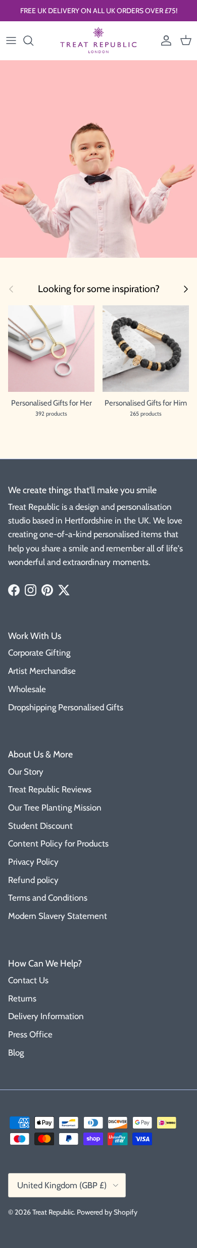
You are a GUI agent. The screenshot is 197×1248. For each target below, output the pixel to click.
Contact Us (28, 980)
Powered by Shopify (107, 1212)
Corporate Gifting (39, 653)
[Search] (33, 40)
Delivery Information (46, 1016)
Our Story (25, 772)
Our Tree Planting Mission (55, 807)
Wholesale (27, 689)
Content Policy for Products (58, 843)
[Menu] (11, 40)
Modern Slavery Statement (57, 916)
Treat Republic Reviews (49, 789)
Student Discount (40, 826)
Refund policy (33, 880)
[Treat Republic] (98, 40)
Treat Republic (53, 1212)
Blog (16, 1053)
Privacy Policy (33, 862)
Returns (22, 998)
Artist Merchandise (42, 671)
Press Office (30, 1034)
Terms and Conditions (47, 898)
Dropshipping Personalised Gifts (65, 707)
